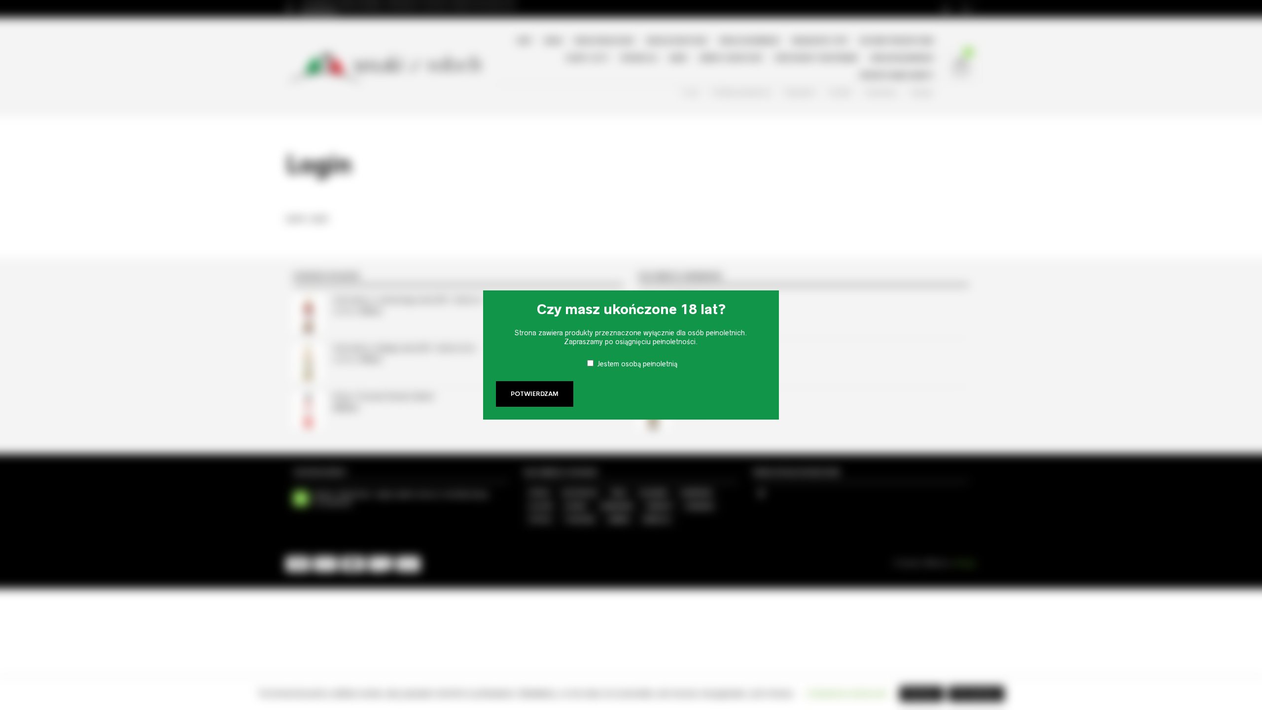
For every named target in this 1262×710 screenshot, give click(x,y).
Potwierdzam (535, 394)
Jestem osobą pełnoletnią (637, 364)
